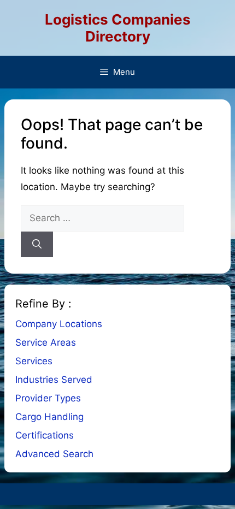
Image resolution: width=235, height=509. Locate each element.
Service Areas (45, 342)
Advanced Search (54, 453)
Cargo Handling (49, 416)
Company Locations (58, 323)
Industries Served (53, 379)
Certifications (44, 435)
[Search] (37, 245)
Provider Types (48, 398)
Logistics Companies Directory (118, 28)
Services (33, 361)
